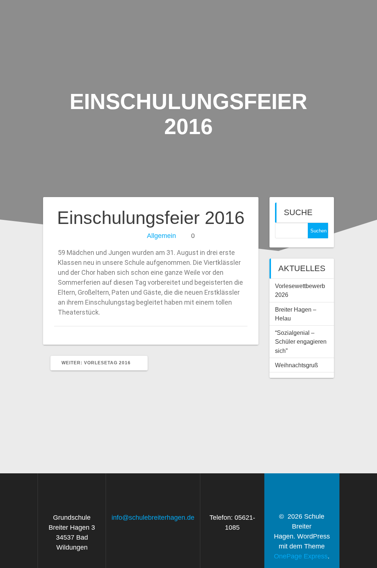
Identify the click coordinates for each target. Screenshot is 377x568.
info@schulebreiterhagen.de (153, 517)
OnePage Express (301, 556)
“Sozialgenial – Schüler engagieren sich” (301, 341)
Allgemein (161, 235)
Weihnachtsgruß (296, 365)
